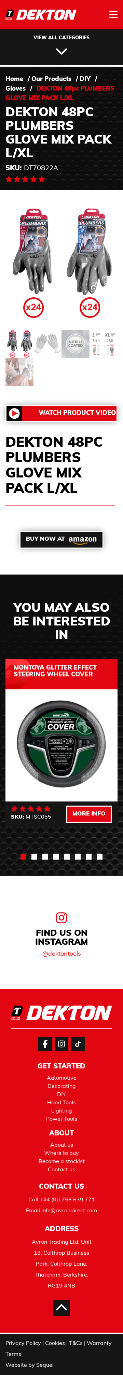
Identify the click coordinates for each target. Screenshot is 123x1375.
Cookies (55, 1343)
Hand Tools (61, 1103)
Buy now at (45, 539)
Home (14, 80)
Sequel (45, 1365)
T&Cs (76, 1343)
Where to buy (61, 1153)
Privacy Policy (23, 1343)
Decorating (61, 1086)
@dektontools (61, 954)
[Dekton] (41, 19)
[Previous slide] (19, 970)
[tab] (23, 857)
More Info (89, 814)
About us (61, 1145)
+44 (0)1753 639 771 (67, 1200)
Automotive (62, 1078)
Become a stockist (62, 1161)
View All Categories (61, 38)
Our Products (51, 80)
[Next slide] (104, 970)
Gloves (15, 89)
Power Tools (61, 1119)
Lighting (61, 1111)
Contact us (61, 1170)
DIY (85, 80)
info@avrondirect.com (69, 1211)
